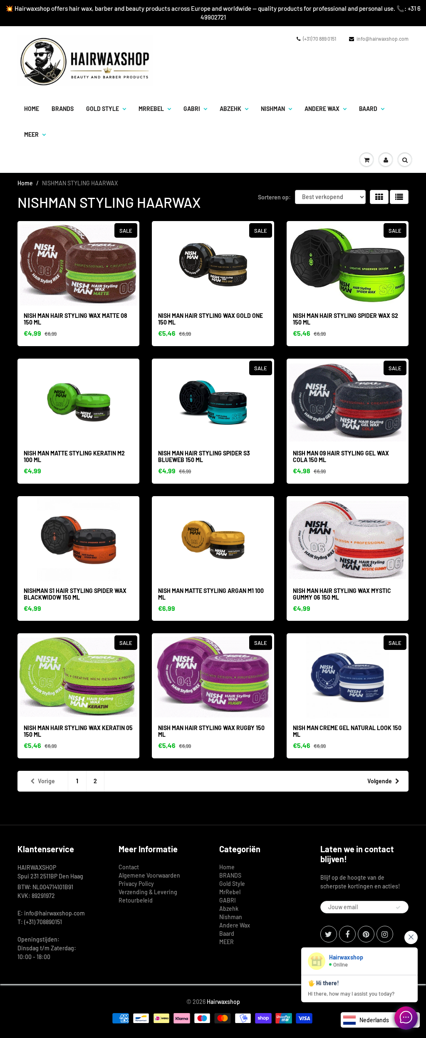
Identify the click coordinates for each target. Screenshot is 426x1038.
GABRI (191, 108)
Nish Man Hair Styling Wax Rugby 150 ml (211, 731)
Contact (129, 867)
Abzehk (230, 108)
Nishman (273, 108)
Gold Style (102, 108)
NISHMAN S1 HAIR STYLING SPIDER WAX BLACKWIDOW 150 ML (75, 594)
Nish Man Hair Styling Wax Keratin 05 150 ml (78, 731)
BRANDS (63, 108)
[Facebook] (347, 934)
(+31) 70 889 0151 (319, 39)
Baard (368, 108)
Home (31, 108)
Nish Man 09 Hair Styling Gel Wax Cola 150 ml (341, 456)
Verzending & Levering (148, 891)
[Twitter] (328, 934)
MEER (31, 134)
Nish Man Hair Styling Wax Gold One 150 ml (210, 319)
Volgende (379, 781)
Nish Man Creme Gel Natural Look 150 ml (347, 731)
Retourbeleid (136, 900)
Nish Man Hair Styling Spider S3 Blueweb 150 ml (204, 456)
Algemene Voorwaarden (149, 875)
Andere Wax (322, 108)
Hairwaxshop (223, 1001)
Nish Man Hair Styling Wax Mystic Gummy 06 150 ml (342, 594)
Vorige (46, 781)
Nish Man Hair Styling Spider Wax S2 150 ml (345, 319)
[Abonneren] (398, 907)
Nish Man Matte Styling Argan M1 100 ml (211, 594)
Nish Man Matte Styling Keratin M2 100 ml (74, 456)
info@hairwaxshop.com (383, 39)
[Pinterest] (366, 934)
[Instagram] (384, 934)
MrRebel (151, 108)
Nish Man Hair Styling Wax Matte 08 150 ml (75, 319)
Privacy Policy (136, 883)
